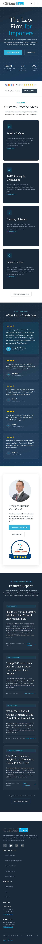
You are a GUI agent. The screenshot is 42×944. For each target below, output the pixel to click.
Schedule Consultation (19, 527)
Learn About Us (16, 534)
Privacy (10, 940)
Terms (4, 940)
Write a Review (29, 91)
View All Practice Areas (21, 294)
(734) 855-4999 (8, 914)
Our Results (31, 52)
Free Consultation (13, 52)
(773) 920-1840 (8, 927)
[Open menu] (31, 3)
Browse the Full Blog (21, 801)
